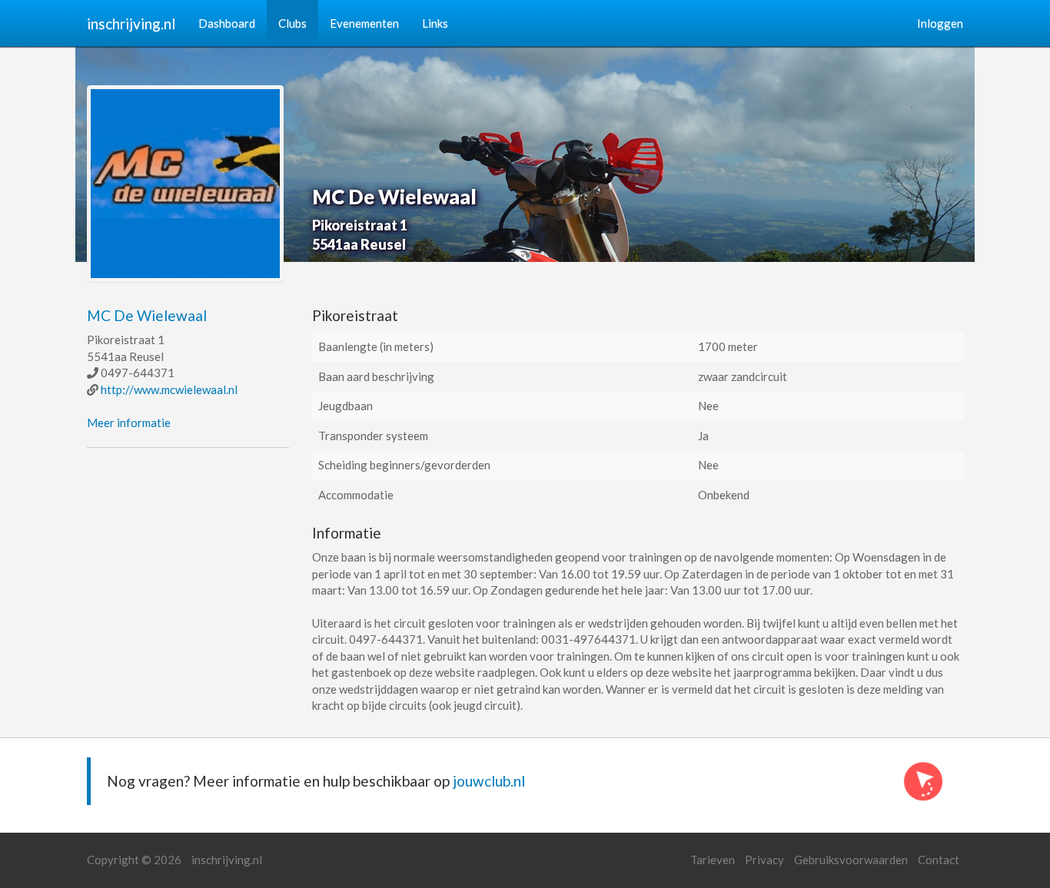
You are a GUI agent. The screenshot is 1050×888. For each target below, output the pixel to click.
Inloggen (940, 23)
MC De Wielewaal (147, 315)
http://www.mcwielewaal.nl (169, 389)
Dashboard (226, 23)
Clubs (292, 23)
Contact (938, 859)
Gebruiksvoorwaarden (851, 859)
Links (435, 23)
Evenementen (364, 23)
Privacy (764, 859)
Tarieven (712, 859)
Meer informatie (129, 422)
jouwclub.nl (489, 781)
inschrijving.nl (131, 23)
